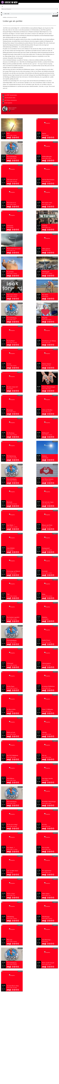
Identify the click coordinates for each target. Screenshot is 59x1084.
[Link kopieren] (14, 137)
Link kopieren (8, 102)
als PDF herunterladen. (11, 95)
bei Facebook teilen (10, 97)
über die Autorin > (12, 109)
